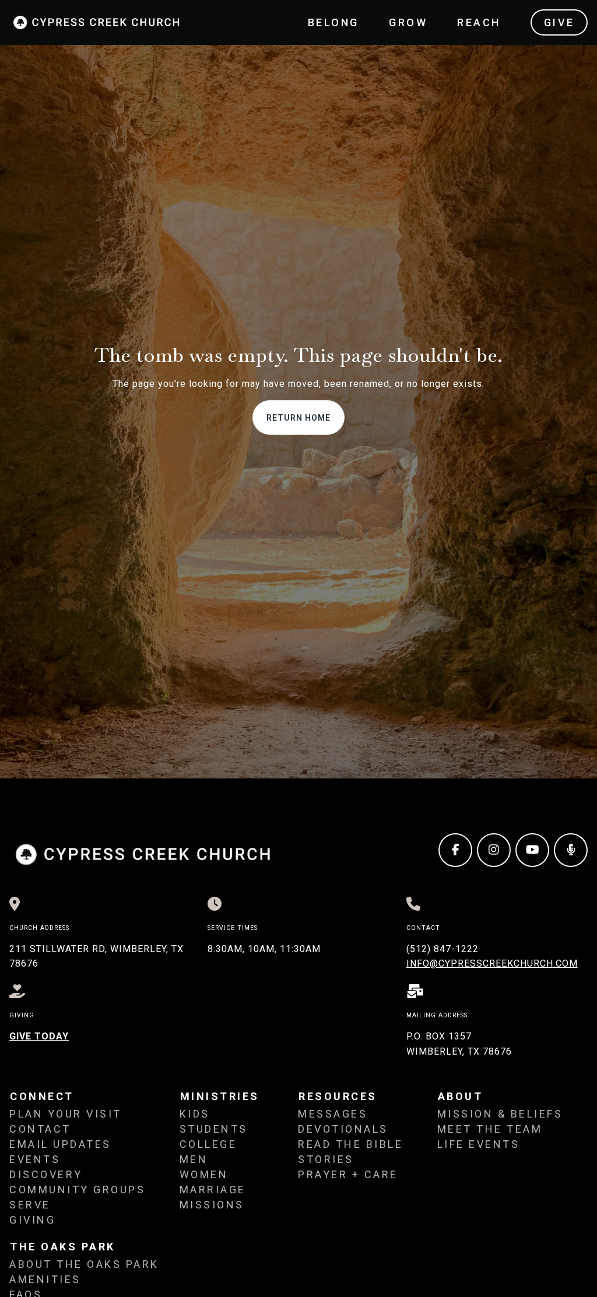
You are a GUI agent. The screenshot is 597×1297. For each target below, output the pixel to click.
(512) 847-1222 (442, 948)
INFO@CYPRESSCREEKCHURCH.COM (492, 963)
